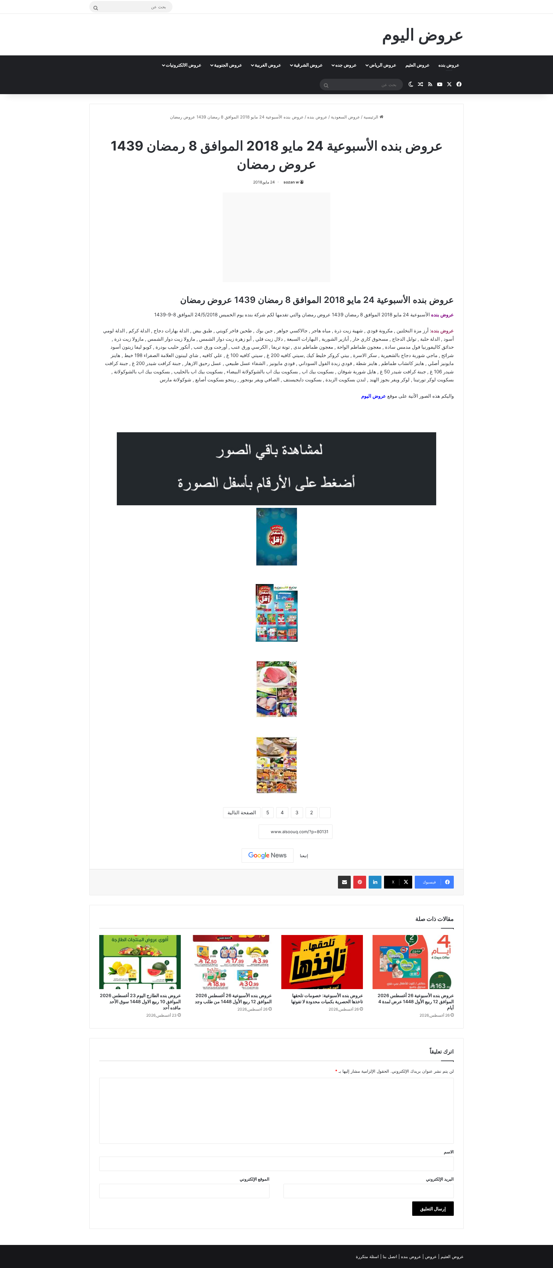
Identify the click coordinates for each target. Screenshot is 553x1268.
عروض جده (346, 65)
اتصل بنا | (389, 1256)
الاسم (449, 1151)
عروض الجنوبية (228, 65)
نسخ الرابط (238, 831)
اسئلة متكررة (368, 1256)
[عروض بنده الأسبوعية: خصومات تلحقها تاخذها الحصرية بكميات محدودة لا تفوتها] (322, 962)
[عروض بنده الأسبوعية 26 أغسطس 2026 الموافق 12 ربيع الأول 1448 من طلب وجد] (231, 962)
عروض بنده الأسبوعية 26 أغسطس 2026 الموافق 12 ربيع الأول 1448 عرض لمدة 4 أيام (416, 1001)
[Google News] (267, 856)
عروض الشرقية (308, 65)
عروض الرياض (382, 65)
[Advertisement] (276, 237)
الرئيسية (372, 116)
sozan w (291, 182)
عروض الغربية (268, 65)
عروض (431, 1256)
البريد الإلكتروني (440, 1179)
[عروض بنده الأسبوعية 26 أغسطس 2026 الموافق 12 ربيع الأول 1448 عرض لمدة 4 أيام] (413, 962)
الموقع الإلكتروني (254, 1179)
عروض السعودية (345, 116)
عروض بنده (448, 65)
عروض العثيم (417, 65)
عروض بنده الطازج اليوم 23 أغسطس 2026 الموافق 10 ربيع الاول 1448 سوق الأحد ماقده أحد (140, 1001)
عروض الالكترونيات (183, 65)
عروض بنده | (410, 1256)
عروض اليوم (373, 396)
